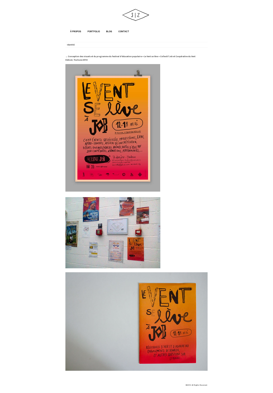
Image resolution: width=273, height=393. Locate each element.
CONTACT (123, 31)
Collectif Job (166, 56)
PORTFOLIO (94, 31)
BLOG (109, 31)
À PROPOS (75, 31)
